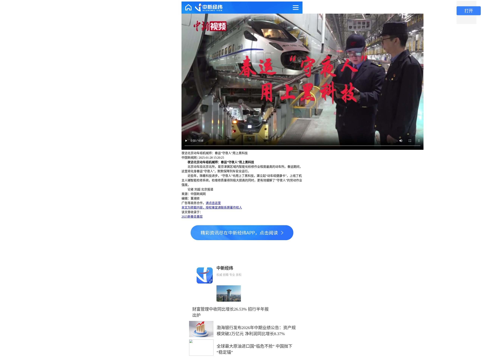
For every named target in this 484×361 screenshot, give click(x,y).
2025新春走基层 (192, 216)
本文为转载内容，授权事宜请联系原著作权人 (212, 207)
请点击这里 (213, 203)
